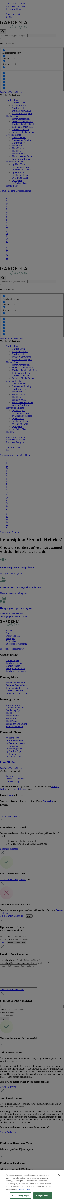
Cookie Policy (24, 1189)
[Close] (59, 1175)
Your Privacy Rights (20, 1195)
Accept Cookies (42, 1195)
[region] (32, 1185)
